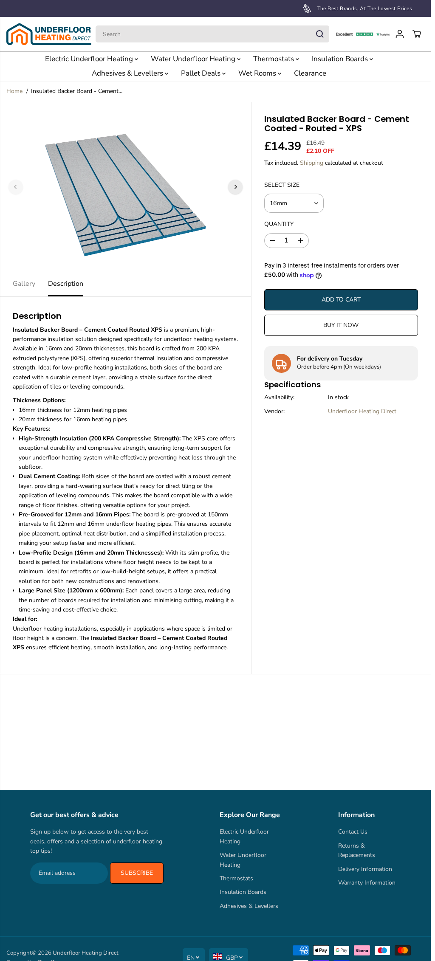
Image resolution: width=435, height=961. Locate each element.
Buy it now (341, 325)
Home (14, 91)
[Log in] (399, 34)
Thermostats (274, 59)
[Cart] (416, 34)
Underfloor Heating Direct (362, 411)
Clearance (310, 73)
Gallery (24, 283)
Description (65, 283)
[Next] (235, 187)
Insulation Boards (341, 59)
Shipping (311, 163)
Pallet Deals (201, 73)
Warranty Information (366, 883)
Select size (281, 185)
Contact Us (352, 832)
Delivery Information (365, 869)
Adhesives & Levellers (128, 73)
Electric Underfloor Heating (90, 59)
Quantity (279, 224)
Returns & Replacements (356, 850)
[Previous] (15, 187)
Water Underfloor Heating (194, 59)
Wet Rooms (258, 73)
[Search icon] (320, 33)
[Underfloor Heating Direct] (48, 34)
